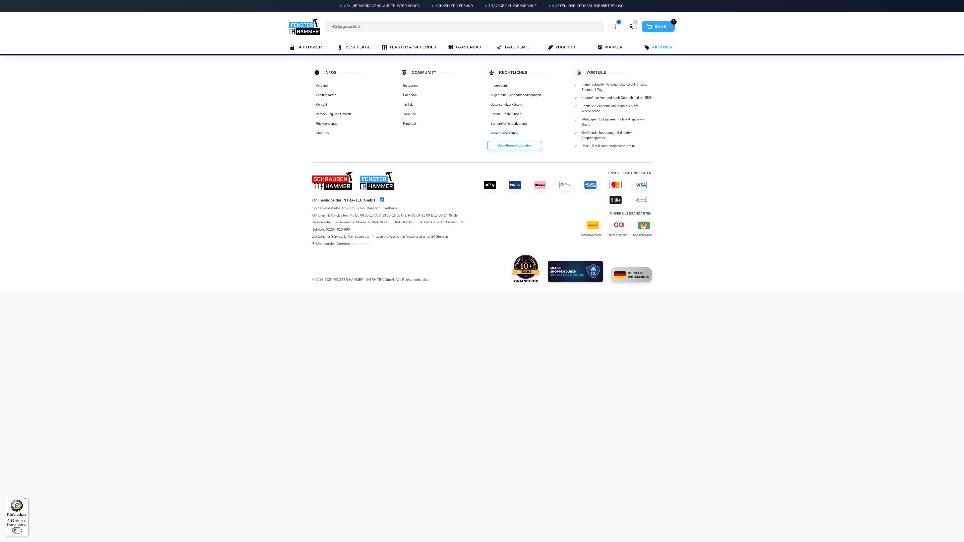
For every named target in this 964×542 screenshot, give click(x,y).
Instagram (410, 85)
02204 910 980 (338, 229)
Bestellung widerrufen (515, 145)
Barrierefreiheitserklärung (509, 123)
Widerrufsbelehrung (504, 133)
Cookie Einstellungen (506, 114)
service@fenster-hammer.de (347, 244)
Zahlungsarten (326, 95)
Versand (322, 85)
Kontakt (321, 104)
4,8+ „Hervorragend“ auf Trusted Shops (382, 6)
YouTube (409, 114)
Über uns (322, 133)
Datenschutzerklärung (506, 104)
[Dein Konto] (631, 26)
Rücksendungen (327, 123)
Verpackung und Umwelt (333, 114)
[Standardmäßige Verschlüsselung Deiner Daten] (575, 271)
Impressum (499, 85)
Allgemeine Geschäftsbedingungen (516, 95)
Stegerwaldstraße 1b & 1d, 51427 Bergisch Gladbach (354, 208)
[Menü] (25, 500)
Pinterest (409, 123)
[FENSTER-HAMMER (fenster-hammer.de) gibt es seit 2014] (526, 268)
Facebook (410, 95)
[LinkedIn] (382, 199)
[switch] (17, 530)
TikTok (408, 104)
